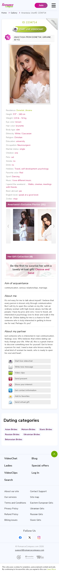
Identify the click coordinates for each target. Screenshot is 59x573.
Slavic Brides (46, 429)
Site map (34, 497)
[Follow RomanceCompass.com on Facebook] (20, 537)
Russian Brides (12, 434)
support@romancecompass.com (29, 550)
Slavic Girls (35, 520)
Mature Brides (28, 429)
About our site (11, 491)
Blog (34, 458)
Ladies (8, 465)
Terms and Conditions (15, 502)
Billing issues (10, 520)
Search (8, 480)
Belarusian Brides (13, 439)
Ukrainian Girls (37, 508)
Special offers (40, 465)
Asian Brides (11, 429)
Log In (35, 472)
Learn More (51, 569)
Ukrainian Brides (32, 434)
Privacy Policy (11, 508)
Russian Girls (36, 514)
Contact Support (38, 491)
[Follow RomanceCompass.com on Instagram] (38, 537)
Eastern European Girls (41, 502)
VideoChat (10, 458)
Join (41, 5)
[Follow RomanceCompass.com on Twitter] (29, 537)
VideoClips (10, 472)
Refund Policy (11, 514)
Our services (10, 497)
